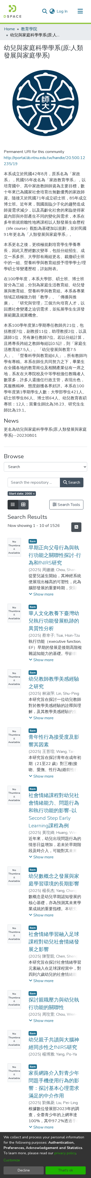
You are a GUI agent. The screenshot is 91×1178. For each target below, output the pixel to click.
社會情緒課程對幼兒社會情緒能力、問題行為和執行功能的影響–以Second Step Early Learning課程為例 (54, 810)
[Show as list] (13, 504)
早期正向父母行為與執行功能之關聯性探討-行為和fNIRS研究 (55, 555)
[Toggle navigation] (80, 11)
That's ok (65, 1170)
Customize (12, 1160)
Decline (24, 1170)
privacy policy (65, 1153)
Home (9, 29)
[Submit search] (44, 11)
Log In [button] (62, 11)
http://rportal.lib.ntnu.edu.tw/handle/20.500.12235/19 (44, 161)
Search (73, 482)
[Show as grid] (23, 504)
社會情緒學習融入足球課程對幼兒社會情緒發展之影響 (54, 942)
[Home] (12, 11)
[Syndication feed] (76, 527)
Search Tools (68, 504)
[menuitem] (52, 11)
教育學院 (29, 29)
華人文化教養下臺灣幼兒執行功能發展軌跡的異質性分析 (54, 621)
